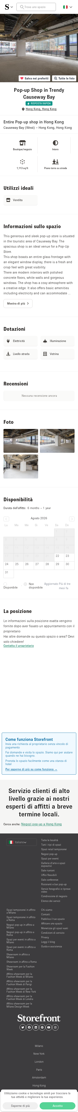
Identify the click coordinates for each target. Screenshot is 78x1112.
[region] (39, 696)
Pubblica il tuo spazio (53, 918)
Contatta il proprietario (18, 645)
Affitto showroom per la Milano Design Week (19, 1005)
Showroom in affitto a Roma (21, 961)
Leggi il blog (48, 941)
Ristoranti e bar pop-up (54, 884)
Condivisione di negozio (54, 896)
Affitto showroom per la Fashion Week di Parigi (19, 982)
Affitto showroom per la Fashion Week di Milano (19, 975)
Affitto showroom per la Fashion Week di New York (21, 990)
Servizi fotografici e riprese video (55, 890)
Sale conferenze (49, 879)
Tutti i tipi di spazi (51, 844)
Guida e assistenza (51, 946)
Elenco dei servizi (50, 900)
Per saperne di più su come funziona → (31, 769)
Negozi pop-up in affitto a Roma (20, 933)
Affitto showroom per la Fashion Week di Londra (19, 997)
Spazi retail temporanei (54, 849)
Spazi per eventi (50, 858)
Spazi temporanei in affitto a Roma (20, 918)
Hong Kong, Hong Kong (41, 109)
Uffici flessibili (49, 874)
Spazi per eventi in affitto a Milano (21, 941)
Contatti (45, 914)
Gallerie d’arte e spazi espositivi (53, 864)
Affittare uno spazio (51, 923)
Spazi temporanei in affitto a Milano (20, 911)
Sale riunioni (48, 870)
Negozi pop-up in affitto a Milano (20, 926)
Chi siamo (46, 909)
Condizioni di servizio (52, 932)
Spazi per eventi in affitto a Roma (21, 948)
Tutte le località (49, 840)
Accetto (58, 1105)
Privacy (45, 937)
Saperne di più (20, 1105)
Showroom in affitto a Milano (18, 956)
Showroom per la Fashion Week (20, 968)
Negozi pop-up (49, 854)
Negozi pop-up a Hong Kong (41, 824)
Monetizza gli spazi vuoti (54, 928)
